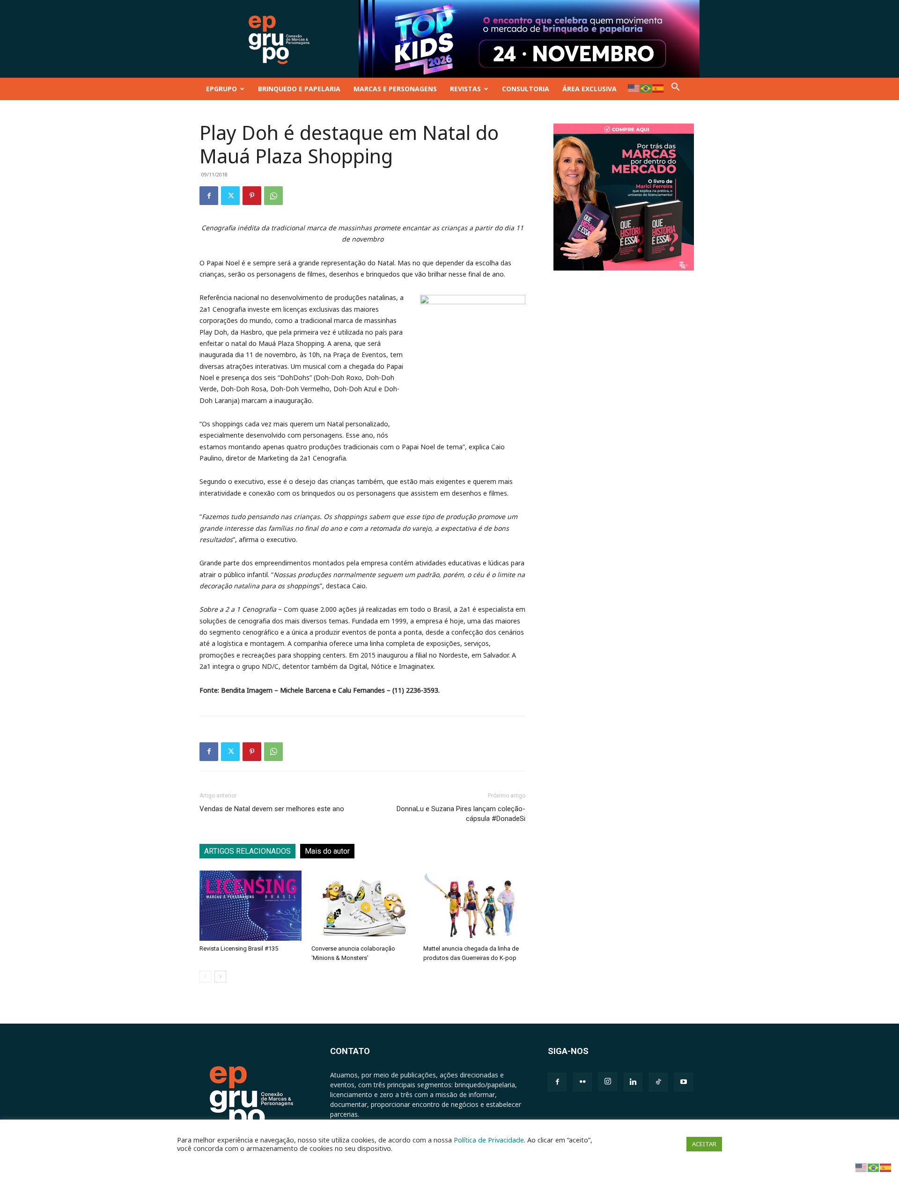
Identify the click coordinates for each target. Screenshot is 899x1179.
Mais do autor (327, 851)
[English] (634, 87)
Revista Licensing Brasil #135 (238, 948)
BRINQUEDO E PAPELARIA (299, 88)
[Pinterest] (252, 195)
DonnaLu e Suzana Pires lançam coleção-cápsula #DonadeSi (461, 814)
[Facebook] (208, 195)
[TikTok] (658, 1082)
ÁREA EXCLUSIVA (589, 88)
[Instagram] (607, 1081)
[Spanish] (658, 87)
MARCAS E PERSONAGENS (395, 88)
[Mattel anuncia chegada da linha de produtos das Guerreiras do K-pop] (474, 906)
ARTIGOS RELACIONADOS (247, 851)
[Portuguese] (646, 87)
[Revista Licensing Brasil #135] (250, 906)
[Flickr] (582, 1082)
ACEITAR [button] (704, 1144)
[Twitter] (230, 195)
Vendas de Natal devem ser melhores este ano (271, 809)
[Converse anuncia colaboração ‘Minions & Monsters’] (362, 906)
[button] (675, 88)
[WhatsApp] (273, 195)
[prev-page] (205, 976)
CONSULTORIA (525, 88)
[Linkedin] (633, 1082)
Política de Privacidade (489, 1139)
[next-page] (220, 976)
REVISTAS (465, 88)
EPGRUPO (221, 88)
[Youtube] (683, 1082)
